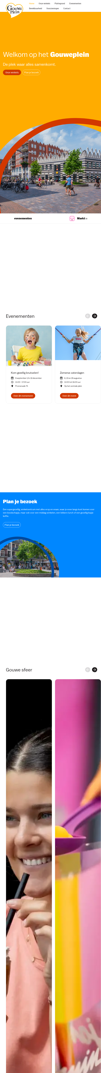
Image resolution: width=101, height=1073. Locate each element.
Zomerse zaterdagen (72, 372)
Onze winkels (44, 3)
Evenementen (75, 3)
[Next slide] (94, 316)
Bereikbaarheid (35, 8)
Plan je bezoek (31, 72)
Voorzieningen (52, 8)
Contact (66, 8)
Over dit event (69, 395)
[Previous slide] (87, 316)
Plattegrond (60, 3)
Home (31, 3)
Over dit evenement (23, 395)
